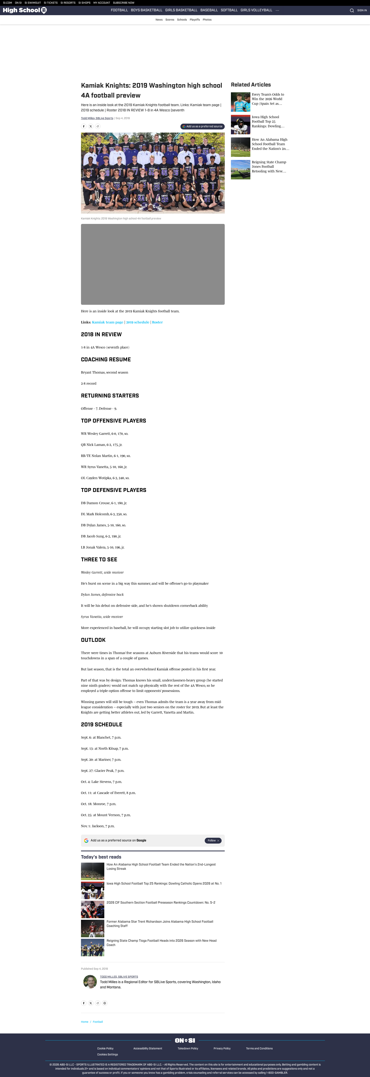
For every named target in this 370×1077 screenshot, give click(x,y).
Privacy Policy (222, 1048)
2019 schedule (137, 322)
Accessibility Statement (147, 1048)
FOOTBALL (119, 10)
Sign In (362, 10)
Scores (169, 19)
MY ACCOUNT (101, 3)
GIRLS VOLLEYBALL (256, 10)
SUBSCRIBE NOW (123, 3)
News (159, 19)
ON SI (18, 3)
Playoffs (195, 19)
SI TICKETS (51, 3)
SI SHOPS (84, 3)
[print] (104, 1003)
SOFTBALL (229, 10)
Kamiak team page (107, 322)
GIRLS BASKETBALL (181, 10)
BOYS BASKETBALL (146, 10)
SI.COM (7, 3)
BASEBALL (209, 10)
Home (84, 1022)
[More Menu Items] (277, 10)
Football (98, 1022)
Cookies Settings (107, 1054)
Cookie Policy (105, 1048)
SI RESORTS (68, 3)
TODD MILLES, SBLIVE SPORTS (119, 977)
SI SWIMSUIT (33, 3)
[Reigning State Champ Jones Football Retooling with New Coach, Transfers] (260, 169)
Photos (207, 19)
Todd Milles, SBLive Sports (97, 118)
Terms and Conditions (259, 1048)
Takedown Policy (188, 1048)
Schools (182, 19)
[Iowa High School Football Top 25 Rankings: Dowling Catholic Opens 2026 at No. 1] (260, 124)
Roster (157, 322)
